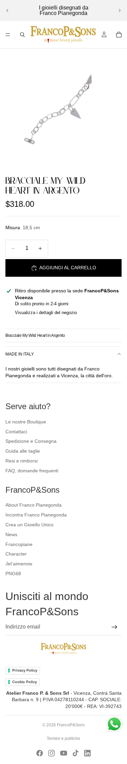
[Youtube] (64, 753)
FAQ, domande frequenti (31, 470)
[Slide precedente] (7, 10)
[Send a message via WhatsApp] (114, 724)
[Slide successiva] (119, 10)
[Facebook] (40, 753)
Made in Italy (19, 354)
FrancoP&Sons (71, 725)
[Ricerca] (22, 34)
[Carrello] (118, 34)
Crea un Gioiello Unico (29, 524)
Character (16, 554)
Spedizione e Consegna (31, 441)
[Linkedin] (87, 753)
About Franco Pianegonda (33, 505)
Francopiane (19, 544)
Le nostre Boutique (25, 421)
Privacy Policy (24, 670)
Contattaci (16, 431)
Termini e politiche (63, 738)
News (11, 534)
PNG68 (13, 573)
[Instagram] (51, 753)
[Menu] (8, 34)
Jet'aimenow (18, 563)
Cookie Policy (24, 681)
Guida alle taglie (22, 451)
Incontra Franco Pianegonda (36, 514)
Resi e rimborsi (21, 460)
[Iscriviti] (114, 627)
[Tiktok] (75, 753)
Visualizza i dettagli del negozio (46, 312)
